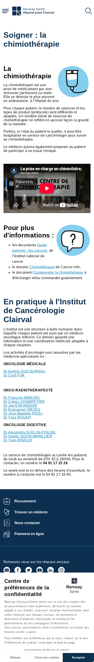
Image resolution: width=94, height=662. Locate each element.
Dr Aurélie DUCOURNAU (24, 371)
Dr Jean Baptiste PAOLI (23, 413)
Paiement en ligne (29, 534)
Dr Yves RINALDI (17, 440)
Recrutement (25, 501)
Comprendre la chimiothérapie (58, 272)
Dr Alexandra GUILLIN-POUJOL (29, 432)
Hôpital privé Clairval (38, 12)
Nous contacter (27, 523)
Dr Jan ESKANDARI (20, 405)
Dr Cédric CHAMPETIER (24, 401)
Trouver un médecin (31, 512)
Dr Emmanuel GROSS (21, 409)
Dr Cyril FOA (14, 375)
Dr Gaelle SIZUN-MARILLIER (27, 436)
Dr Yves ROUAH (17, 417)
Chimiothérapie (42, 267)
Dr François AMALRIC (21, 398)
